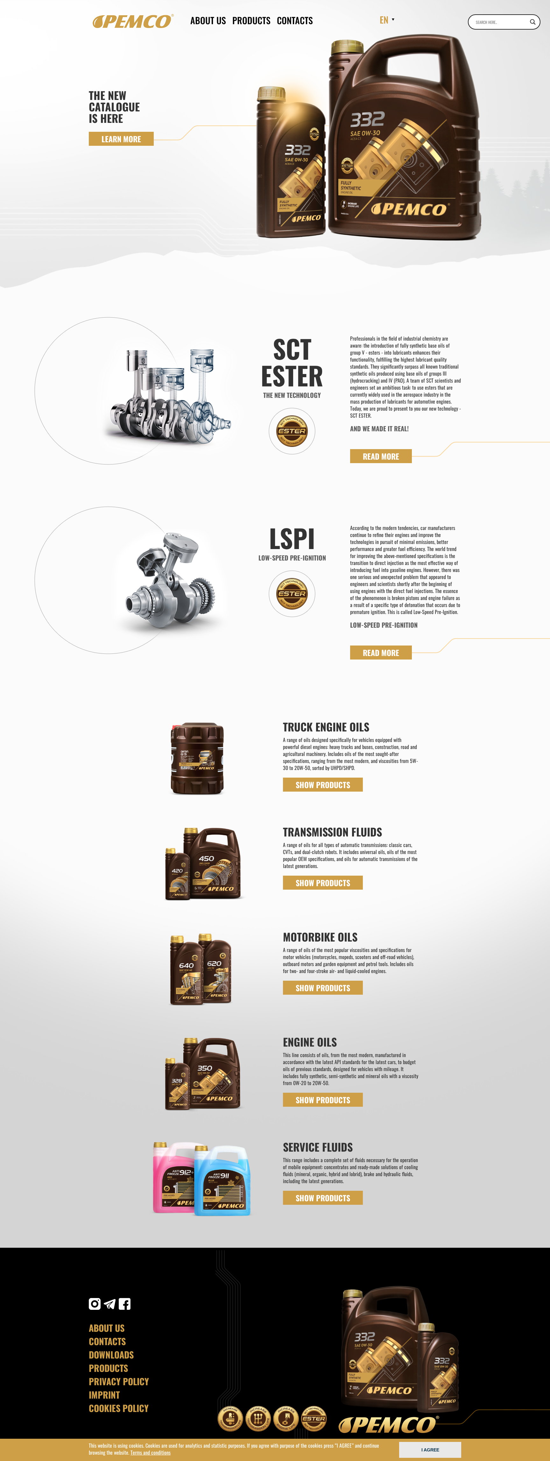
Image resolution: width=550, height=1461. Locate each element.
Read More (381, 456)
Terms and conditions (150, 1452)
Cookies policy (119, 1408)
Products (251, 20)
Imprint (104, 1395)
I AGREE (430, 1449)
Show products (323, 784)
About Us (208, 20)
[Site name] (133, 21)
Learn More (121, 139)
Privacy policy (119, 1381)
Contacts (295, 20)
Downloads (111, 1355)
